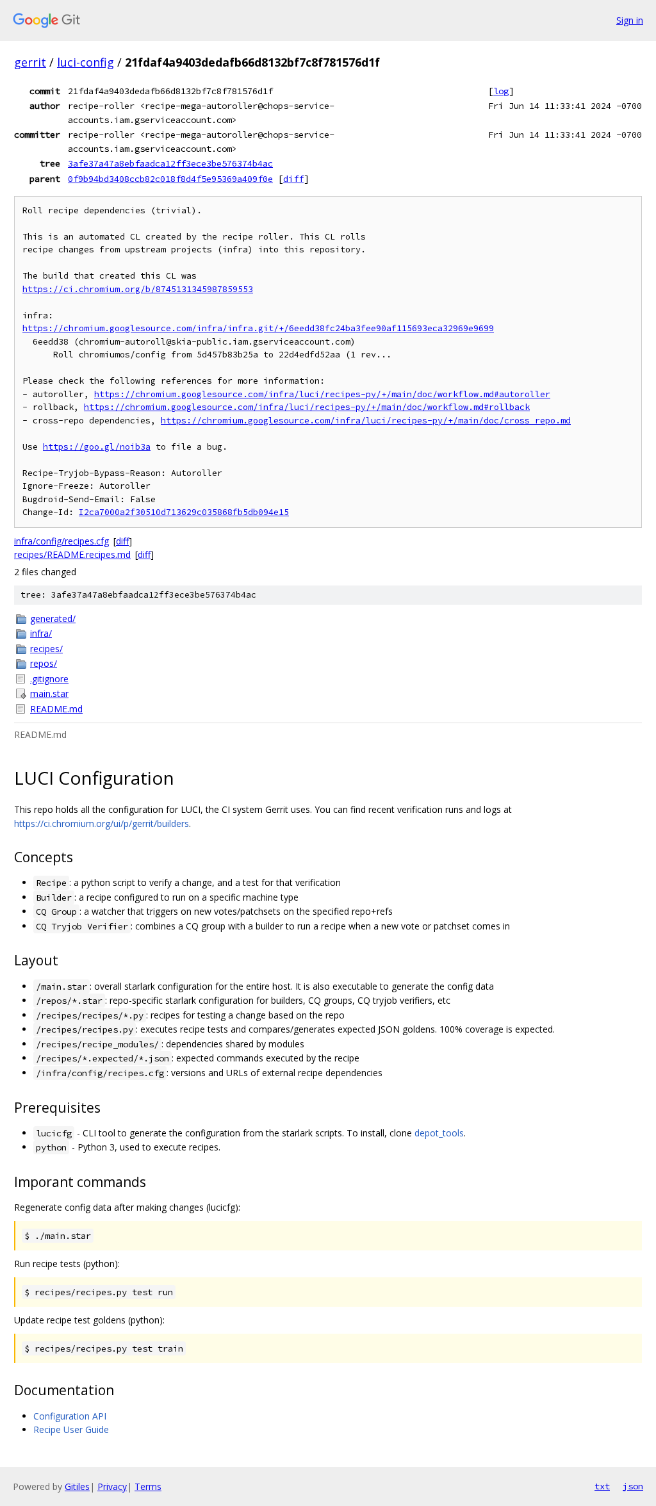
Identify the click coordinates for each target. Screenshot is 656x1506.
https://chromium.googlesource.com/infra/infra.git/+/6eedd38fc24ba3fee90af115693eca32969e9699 (258, 328)
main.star (49, 693)
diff (293, 178)
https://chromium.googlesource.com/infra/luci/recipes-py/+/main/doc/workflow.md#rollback (307, 407)
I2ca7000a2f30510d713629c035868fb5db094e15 (184, 512)
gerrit (30, 62)
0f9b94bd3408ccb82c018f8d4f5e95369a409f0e (170, 178)
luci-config (85, 62)
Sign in (629, 20)
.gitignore (49, 679)
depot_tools (439, 1133)
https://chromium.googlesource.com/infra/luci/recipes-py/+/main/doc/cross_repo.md (366, 420)
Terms (148, 1486)
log (501, 91)
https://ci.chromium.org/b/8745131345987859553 (137, 289)
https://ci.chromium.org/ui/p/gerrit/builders (101, 823)
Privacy (112, 1486)
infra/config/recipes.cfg (61, 541)
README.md (56, 709)
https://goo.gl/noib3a (97, 446)
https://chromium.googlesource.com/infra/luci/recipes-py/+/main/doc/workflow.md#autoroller (322, 394)
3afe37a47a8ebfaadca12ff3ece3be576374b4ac (170, 163)
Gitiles (77, 1486)
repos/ (43, 663)
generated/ (53, 618)
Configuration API (69, 1416)
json (633, 1486)
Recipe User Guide (71, 1429)
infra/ (41, 633)
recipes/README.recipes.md (72, 554)
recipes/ (46, 649)
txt (602, 1486)
